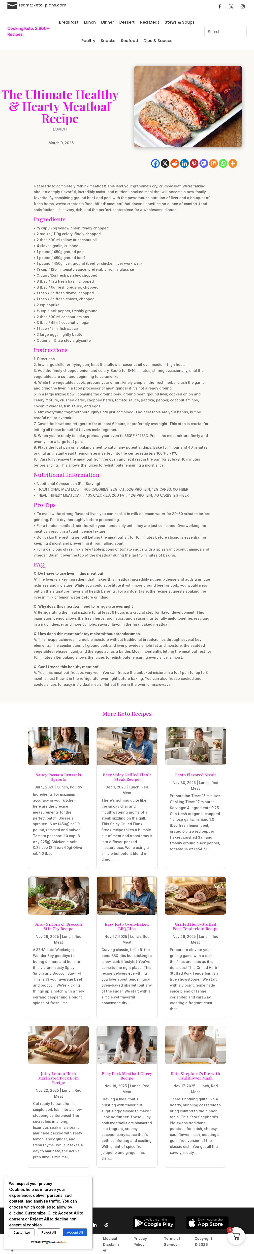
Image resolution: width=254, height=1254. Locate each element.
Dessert (127, 22)
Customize (21, 1232)
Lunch (90, 22)
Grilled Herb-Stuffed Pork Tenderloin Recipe (196, 927)
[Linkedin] (184, 163)
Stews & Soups (180, 22)
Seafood (129, 40)
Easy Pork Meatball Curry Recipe (127, 1076)
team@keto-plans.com (42, 5)
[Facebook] (155, 163)
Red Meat (149, 22)
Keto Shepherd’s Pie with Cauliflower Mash (195, 1076)
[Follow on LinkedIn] (95, 1225)
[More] (232, 163)
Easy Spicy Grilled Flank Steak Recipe (127, 777)
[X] (165, 163)
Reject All (48, 1232)
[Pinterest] (194, 163)
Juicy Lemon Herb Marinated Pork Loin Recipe (58, 1078)
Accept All (75, 1232)
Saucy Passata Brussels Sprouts (58, 777)
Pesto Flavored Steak (195, 775)
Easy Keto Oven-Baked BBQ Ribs (127, 927)
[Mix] (213, 163)
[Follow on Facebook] (220, 6)
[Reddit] (174, 163)
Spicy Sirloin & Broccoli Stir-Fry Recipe (58, 927)
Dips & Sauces (158, 40)
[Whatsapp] (223, 163)
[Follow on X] (231, 6)
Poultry (88, 40)
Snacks (108, 40)
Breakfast (69, 22)
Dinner (107, 22)
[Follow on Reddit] (106, 1225)
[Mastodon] (203, 163)
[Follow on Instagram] (243, 6)
